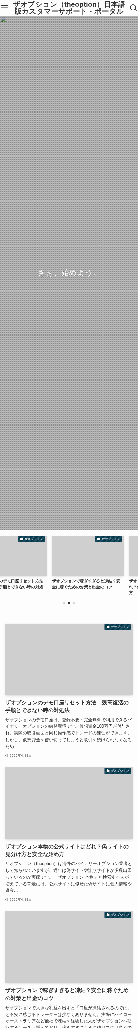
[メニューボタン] (4, 8)
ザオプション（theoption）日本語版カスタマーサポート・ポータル (69, 8)
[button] (64, 603)
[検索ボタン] (134, 8)
